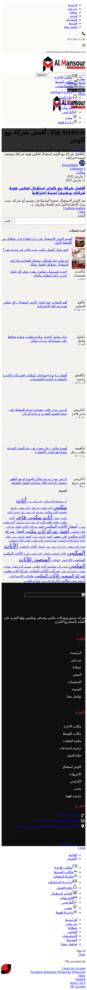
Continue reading (74, 208)
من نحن (76, 660)
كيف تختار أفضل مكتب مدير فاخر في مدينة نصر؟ (36, 249)
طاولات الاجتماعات (21, 576)
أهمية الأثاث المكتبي (19, 540)
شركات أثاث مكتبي (69, 571)
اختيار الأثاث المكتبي (32, 546)
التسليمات (74, 682)
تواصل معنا (74, 696)
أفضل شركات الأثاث (33, 526)
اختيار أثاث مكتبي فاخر (56, 547)
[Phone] (6, 969)
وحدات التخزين (32, 580)
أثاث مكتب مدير (34, 501)
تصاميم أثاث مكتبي (44, 566)
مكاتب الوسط (72, 733)
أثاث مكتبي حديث (47, 512)
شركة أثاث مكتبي (15, 571)
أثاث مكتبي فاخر (34, 517)
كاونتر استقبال (71, 766)
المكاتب (55, 560)
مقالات (80, 172)
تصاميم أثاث (62, 567)
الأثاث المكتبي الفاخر (54, 553)
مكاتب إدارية (61, 581)
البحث (81, 215)
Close (81, 211)
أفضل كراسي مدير (42, 536)
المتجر (77, 674)
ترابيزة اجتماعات (70, 748)
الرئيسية (79, 150)
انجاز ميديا (68, 844)
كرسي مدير (78, 580)
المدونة (76, 689)
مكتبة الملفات (72, 741)
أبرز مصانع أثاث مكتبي (55, 501)
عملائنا (77, 667)
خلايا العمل (74, 755)
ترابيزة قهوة (73, 796)
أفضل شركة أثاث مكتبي (47, 531)
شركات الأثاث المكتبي (44, 571)
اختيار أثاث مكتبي (76, 546)
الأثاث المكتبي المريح (33, 554)
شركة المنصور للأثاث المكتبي (59, 575)
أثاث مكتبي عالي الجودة (24, 512)
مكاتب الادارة (72, 726)
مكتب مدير (46, 581)
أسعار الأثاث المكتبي (61, 526)
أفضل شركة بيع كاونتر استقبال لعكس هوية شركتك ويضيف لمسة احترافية (47, 190)
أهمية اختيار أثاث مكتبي (44, 540)
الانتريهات (75, 774)
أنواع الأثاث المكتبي (68, 540)
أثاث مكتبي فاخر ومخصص (27, 522)
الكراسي (66, 560)
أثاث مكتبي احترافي (41, 508)
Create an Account (73, 968)
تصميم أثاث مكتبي (21, 566)
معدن (77, 788)
